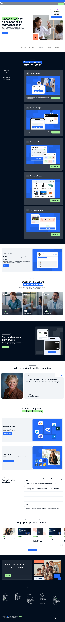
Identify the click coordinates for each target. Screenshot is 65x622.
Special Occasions (5, 598)
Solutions (15, 3)
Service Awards (5, 594)
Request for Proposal (30, 603)
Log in (56, 3)
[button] (62, 545)
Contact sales (61, 3)
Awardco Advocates (30, 599)
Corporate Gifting (17, 597)
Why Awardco (21, 3)
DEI (53, 603)
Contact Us (54, 606)
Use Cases (28, 591)
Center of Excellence (30, 598)
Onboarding (4, 597)
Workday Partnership (30, 597)
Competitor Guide (42, 603)
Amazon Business (29, 596)
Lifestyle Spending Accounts (7, 593)
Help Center (42, 594)
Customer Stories (55, 593)
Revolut (16, 599)
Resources (26, 3)
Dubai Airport (55, 591)
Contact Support (42, 595)
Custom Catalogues (18, 596)
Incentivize (3, 602)
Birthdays (4, 596)
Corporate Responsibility (56, 601)
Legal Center (55, 605)
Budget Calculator (42, 598)
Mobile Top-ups (17, 594)
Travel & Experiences (18, 591)
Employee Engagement (43, 608)
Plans (31, 3)
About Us (54, 597)
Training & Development (6, 606)
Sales (3, 605)
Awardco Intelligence (18, 601)
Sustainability (55, 602)
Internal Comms (5, 601)
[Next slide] (61, 375)
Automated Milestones (6, 595)
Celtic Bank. (15, 617)
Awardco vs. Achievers (44, 604)
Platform (10, 3)
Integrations (16, 600)
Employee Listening (5, 600)
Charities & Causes (18, 592)
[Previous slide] (57, 375)
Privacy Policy (55, 604)
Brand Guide (54, 599)
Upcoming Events (42, 591)
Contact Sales (29, 604)
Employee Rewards (43, 609)
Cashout (16, 595)
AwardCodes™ (5, 592)
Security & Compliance (30, 600)
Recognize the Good (56, 600)
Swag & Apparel (17, 598)
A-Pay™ (16, 593)
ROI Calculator (42, 597)
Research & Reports (43, 593)
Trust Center (29, 601)
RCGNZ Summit (42, 592)
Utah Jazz (54, 592)
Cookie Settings (16, 616)
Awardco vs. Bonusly (44, 605)
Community (41, 596)
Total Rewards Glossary (43, 599)
